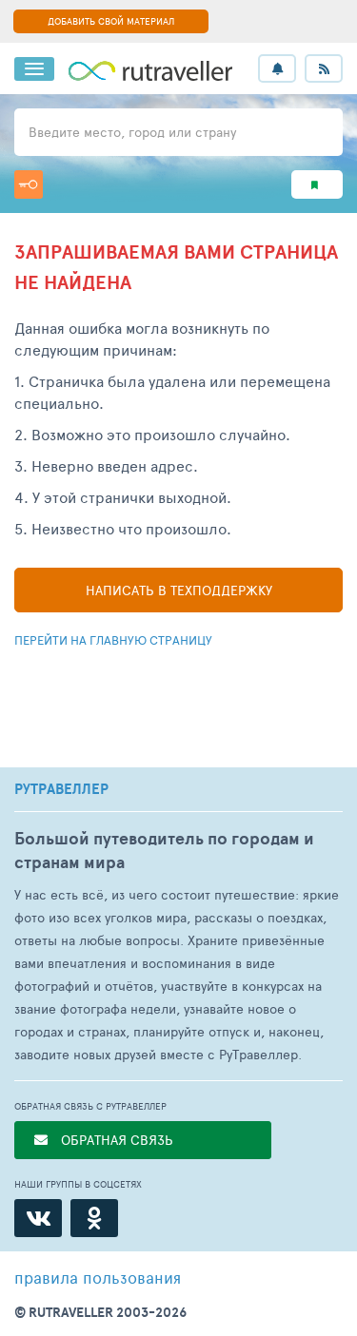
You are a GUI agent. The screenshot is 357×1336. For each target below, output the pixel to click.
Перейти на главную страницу (113, 640)
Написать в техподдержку (179, 590)
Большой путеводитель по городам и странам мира (164, 850)
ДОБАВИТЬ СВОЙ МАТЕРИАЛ (111, 21)
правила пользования (97, 1277)
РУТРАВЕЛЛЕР (61, 789)
